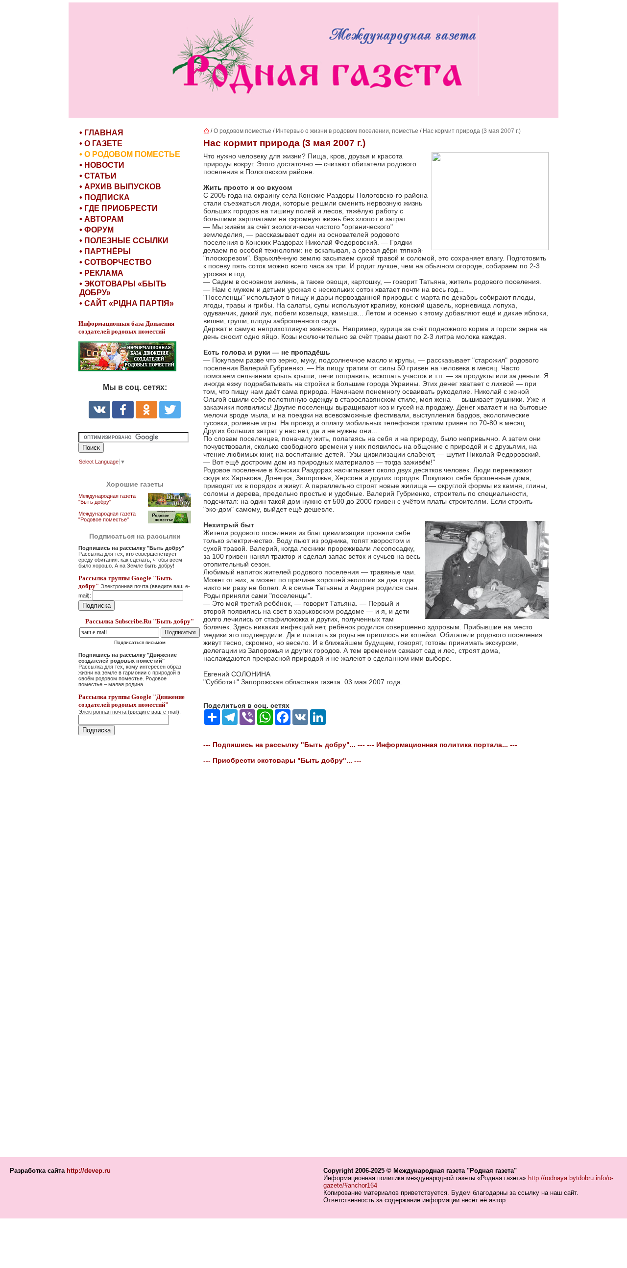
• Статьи (98, 176)
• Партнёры (105, 251)
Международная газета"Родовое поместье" (107, 516)
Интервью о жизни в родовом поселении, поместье (347, 131)
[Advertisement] (137, 947)
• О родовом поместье (129, 154)
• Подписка (104, 197)
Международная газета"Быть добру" (107, 499)
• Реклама (101, 273)
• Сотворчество (115, 262)
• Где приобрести (118, 208)
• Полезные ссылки (124, 240)
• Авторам (101, 219)
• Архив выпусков (120, 186)
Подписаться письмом (140, 642)
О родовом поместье (242, 131)
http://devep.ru (89, 1170)
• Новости (101, 165)
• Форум (96, 230)
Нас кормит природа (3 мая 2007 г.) (472, 131)
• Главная (101, 133)
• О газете (100, 143)
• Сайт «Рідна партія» (126, 303)
